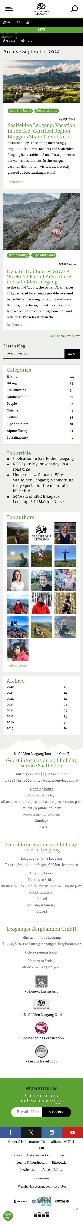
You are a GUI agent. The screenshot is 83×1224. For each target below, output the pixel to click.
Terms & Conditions (31, 1162)
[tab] (74, 9)
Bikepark (59, 1162)
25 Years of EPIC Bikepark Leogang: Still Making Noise (38, 499)
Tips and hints (20, 111)
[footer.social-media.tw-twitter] (31, 1132)
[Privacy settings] (8, 1216)
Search (72, 353)
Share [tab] (28, 41)
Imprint (62, 1155)
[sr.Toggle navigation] (9, 9)
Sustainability (46, 111)
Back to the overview (64, 336)
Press (17, 1155)
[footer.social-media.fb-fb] (10, 1132)
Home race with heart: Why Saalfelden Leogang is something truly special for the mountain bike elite (43, 483)
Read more (15, 182)
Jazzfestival (28, 1170)
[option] (41, 1209)
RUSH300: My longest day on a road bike (40, 467)
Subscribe (56, 1112)
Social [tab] (10, 41)
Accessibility (52, 1170)
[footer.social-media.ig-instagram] (52, 1132)
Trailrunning (18, 255)
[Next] (76, 1208)
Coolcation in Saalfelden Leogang (43, 459)
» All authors (16, 665)
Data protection (39, 1155)
